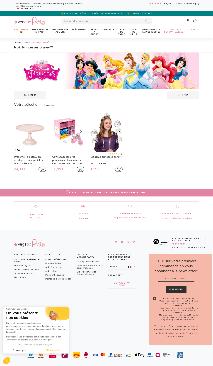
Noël (26, 42)
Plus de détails (28, 8)
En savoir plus (19, 350)
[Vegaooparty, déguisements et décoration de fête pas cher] (29, 19)
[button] (6, 360)
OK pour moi (52, 350)
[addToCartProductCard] (42, 169)
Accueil (18, 42)
